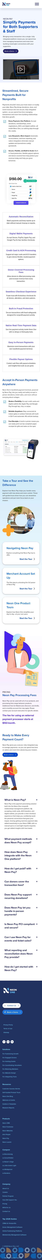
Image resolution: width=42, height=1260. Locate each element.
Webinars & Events (8, 1100)
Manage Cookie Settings (13, 1258)
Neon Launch (6, 1142)
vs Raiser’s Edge (8, 1162)
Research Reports (8, 1108)
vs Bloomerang (7, 1154)
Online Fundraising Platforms (12, 1231)
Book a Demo (9, 51)
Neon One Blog (7, 1096)
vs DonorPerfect (7, 1158)
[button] (21, 69)
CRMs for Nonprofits (9, 1223)
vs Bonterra (6, 1173)
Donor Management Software (12, 1227)
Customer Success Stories (11, 1089)
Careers (5, 1192)
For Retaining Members (10, 1069)
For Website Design (9, 1073)
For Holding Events (8, 1061)
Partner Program (8, 1196)
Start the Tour (26, 559)
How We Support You (9, 1200)
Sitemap (6, 1032)
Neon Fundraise (7, 1127)
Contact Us (11, 1005)
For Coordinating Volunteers (12, 1065)
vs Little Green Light (9, 1165)
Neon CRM (6, 1123)
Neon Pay (5, 1138)
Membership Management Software (14, 1235)
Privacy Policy (8, 1025)
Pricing (4, 1204)
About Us (5, 1188)
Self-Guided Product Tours (11, 1092)
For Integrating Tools (9, 1077)
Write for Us (6, 1207)
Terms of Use (7, 1028)
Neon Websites (7, 1131)
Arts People (6, 1134)
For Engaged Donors (9, 1058)
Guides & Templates (9, 1104)
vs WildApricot (7, 1169)
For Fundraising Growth (10, 1054)
